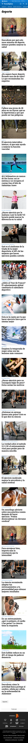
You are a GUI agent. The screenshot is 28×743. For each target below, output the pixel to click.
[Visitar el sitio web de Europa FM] (22, 723)
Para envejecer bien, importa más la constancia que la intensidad (11, 551)
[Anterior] (10, 1)
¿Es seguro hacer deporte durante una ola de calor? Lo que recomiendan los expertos (13, 77)
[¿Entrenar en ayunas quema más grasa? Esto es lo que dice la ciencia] (14, 399)
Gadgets (4, 6)
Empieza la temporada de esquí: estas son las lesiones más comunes (13, 351)
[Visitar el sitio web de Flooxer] (21, 726)
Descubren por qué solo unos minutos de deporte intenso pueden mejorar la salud (14, 43)
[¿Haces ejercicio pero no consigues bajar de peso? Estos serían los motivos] (14, 367)
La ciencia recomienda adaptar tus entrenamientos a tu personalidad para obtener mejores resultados (14, 587)
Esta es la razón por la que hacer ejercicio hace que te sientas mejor (14, 319)
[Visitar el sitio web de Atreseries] (11, 723)
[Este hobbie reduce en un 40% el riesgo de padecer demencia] (14, 640)
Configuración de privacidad (18, 737)
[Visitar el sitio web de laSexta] (11, 720)
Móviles (10, 6)
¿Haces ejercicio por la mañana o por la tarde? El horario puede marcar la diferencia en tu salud (13, 216)
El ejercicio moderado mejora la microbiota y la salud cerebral (13, 480)
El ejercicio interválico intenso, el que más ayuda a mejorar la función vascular (14, 145)
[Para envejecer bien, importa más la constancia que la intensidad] (14, 535)
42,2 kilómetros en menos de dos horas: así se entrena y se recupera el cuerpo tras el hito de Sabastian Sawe (13, 181)
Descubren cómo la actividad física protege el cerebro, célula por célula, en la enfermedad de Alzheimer (13, 689)
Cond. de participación (8, 737)
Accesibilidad (20, 739)
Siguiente (5, 701)
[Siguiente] (26, 1)
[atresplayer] (20, 4)
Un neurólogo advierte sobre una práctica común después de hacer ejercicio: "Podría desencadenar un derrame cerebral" (14, 515)
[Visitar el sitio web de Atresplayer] (14, 726)
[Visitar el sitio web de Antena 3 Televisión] (5, 720)
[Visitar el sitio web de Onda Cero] (17, 723)
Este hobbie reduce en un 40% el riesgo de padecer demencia (13, 655)
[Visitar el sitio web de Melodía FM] (6, 726)
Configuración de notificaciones (11, 739)
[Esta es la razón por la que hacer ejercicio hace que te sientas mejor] (14, 304)
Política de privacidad (12, 735)
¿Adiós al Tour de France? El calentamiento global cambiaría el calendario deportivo (13, 286)
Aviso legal (5, 735)
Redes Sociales (17, 6)
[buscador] (23, 4)
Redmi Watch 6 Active (16, 1)
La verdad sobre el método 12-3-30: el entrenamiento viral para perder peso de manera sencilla (14, 447)
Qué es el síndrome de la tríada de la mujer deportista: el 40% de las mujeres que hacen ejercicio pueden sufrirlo (13, 251)
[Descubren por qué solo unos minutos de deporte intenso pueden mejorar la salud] (14, 27)
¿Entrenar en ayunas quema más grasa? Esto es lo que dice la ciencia (14, 414)
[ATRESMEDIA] (14, 715)
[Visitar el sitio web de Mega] (5, 723)
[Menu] (26, 4)
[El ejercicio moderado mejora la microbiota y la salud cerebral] (14, 465)
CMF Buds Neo (24, 1)
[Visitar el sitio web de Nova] (22, 720)
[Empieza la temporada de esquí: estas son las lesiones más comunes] (14, 335)
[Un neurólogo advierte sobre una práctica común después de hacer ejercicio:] (14, 497)
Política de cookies (21, 735)
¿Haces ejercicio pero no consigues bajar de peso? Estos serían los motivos (13, 382)
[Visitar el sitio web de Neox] (17, 720)
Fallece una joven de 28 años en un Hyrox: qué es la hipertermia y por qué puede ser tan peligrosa (13, 111)
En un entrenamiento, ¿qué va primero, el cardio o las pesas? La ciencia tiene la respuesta (13, 622)
